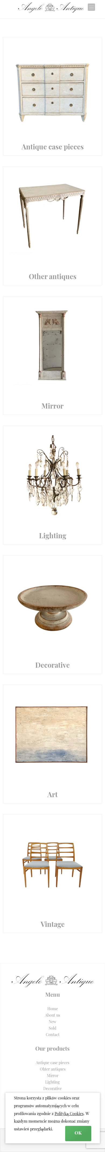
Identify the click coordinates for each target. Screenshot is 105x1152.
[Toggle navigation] (91, 7)
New (52, 1022)
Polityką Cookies (69, 1114)
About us (52, 1016)
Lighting (52, 1083)
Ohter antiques (52, 1070)
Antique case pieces (52, 1063)
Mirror (52, 1076)
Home (52, 1009)
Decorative (52, 1089)
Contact (53, 1035)
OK (78, 1133)
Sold (52, 1029)
